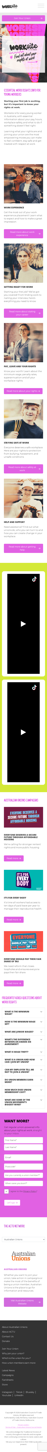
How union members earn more (19, 1363)
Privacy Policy (30, 1191)
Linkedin (18, 1395)
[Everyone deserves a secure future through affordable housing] (23, 820)
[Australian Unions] (23, 1256)
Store (5, 1384)
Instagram (7, 1392)
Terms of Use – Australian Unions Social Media (23, 1427)
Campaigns (7, 1375)
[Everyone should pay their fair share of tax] (23, 944)
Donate (6, 1341)
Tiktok (19, 1392)
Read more (12, 858)
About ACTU (8, 1332)
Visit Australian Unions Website (22, 1302)
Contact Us (7, 1336)
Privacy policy (23, 1425)
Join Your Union (22, 18)
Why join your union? (13, 1353)
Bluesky (30, 1392)
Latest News (8, 1370)
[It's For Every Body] (23, 883)
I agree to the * (23, 1191)
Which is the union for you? (16, 1358)
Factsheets (7, 1380)
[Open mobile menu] (41, 6)
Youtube (6, 1395)
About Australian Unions (14, 1327)
